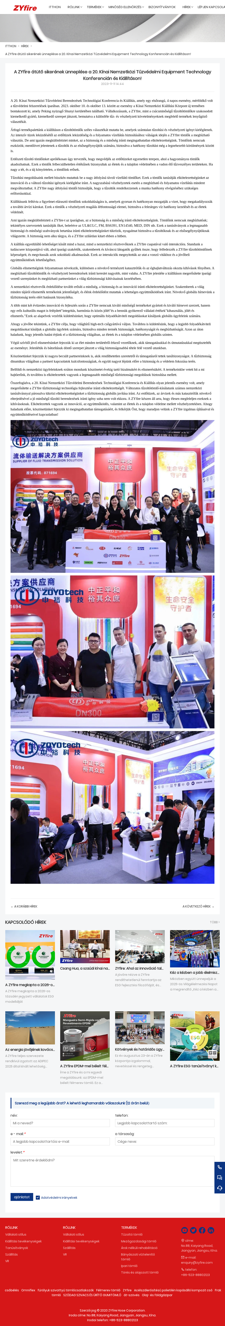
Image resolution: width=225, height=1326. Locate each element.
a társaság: (124, 1134)
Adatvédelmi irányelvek (59, 1197)
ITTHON (10, 46)
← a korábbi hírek (24, 906)
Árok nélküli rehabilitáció (139, 1248)
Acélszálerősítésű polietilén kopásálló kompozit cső (173, 1290)
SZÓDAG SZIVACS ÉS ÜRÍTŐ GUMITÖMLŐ (92, 1295)
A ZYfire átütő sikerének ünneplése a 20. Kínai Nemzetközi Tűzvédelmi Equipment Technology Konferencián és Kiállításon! (98, 54)
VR (7, 1261)
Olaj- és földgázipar (157, 1295)
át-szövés (132, 1295)
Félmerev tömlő (108, 1290)
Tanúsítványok (16, 1248)
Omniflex (28, 1290)
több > (215, 922)
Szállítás (11, 1254)
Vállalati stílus (15, 1234)
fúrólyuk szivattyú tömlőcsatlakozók (66, 1290)
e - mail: (18, 1134)
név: (14, 1116)
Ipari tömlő (129, 1266)
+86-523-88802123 (195, 1275)
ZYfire (127, 1290)
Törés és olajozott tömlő (140, 1272)
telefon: (121, 1116)
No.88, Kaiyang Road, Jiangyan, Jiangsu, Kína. (199, 1248)
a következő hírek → (198, 906)
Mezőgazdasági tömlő (138, 1241)
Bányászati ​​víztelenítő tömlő (138, 1256)
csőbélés (12, 1290)
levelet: (17, 1153)
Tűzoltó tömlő (132, 1234)
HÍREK (25, 46)
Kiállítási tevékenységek (23, 1241)
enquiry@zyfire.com (197, 1262)
